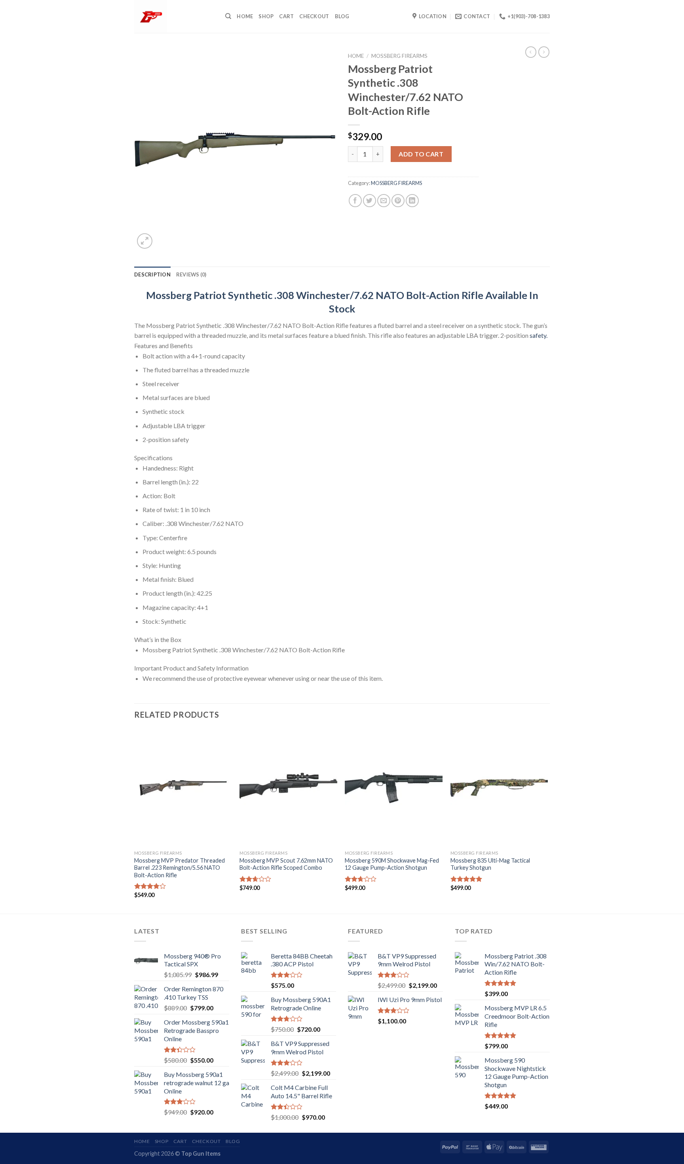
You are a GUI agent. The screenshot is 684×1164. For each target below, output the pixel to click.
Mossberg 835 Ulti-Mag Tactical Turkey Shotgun (490, 864)
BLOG (342, 16)
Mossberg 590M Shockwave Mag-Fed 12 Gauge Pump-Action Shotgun (392, 864)
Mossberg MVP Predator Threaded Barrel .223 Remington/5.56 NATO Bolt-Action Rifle (179, 867)
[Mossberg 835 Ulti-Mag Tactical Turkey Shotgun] (499, 787)
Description (152, 274)
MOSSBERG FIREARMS (399, 56)
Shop (266, 16)
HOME (245, 16)
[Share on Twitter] (369, 200)
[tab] (152, 274)
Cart (286, 16)
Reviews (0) (191, 274)
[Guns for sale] (173, 16)
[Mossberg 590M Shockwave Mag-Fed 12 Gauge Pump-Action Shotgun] (394, 787)
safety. (538, 335)
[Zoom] (144, 241)
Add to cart (421, 154)
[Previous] (135, 820)
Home (356, 56)
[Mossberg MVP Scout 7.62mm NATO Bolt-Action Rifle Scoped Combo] (288, 787)
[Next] (547, 820)
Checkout (314, 16)
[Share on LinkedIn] (412, 200)
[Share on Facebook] (355, 200)
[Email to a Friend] (383, 200)
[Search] (228, 16)
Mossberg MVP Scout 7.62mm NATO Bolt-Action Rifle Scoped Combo (286, 864)
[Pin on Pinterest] (398, 200)
